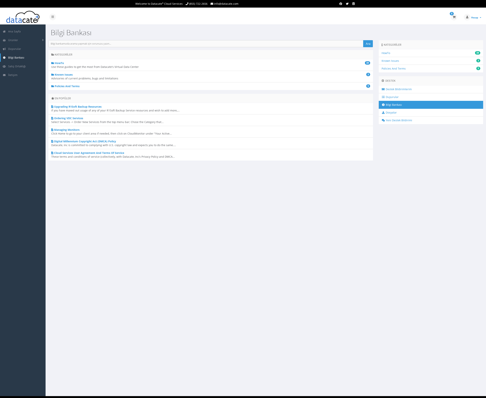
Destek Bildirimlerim (398, 89)
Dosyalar (391, 112)
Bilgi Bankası (15, 57)
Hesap (475, 17)
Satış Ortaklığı (16, 66)
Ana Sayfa (14, 31)
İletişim (12, 75)
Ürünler (12, 40)
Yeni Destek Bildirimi (398, 120)
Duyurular (14, 49)
